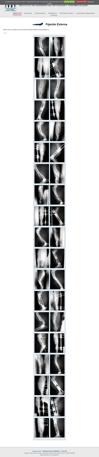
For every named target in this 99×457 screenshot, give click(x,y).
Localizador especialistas (85, 13)
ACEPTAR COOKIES (69, 1)
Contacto (53, 15)
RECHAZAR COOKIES (82, 1)
